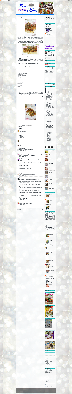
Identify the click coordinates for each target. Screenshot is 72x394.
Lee (19, 158)
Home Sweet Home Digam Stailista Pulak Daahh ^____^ (51, 188)
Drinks (52, 216)
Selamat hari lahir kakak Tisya (51, 200)
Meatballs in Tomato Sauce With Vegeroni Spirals (51, 159)
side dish (51, 226)
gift (51, 218)
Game (49, 218)
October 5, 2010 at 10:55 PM (22, 137)
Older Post (41, 209)
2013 (46, 89)
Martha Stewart (47, 365)
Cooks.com (46, 360)
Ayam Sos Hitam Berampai (49, 126)
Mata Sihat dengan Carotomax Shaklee (51, 18)
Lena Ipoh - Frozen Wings (48, 364)
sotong (46, 228)
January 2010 (48, 140)
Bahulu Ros (47, 104)
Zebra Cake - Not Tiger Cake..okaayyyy (49, 99)
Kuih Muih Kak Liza (47, 363)
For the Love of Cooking (49, 244)
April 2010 (48, 137)
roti (21, 126)
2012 (46, 90)
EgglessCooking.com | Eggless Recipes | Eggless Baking (49, 248)
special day (50, 228)
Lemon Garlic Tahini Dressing (49, 245)
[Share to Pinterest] (31, 125)
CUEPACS (47, 275)
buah (51, 213)
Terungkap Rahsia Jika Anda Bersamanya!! (51, 175)
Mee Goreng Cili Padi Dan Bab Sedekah (51, 195)
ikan (54, 218)
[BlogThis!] (28, 125)
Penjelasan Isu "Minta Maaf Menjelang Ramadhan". (51, 30)
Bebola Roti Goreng (48, 105)
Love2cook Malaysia (22, 148)
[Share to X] (29, 125)
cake (47, 214)
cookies (46, 215)
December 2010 (49, 93)
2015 (46, 87)
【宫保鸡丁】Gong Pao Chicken (51, 252)
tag (47, 229)
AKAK (46, 373)
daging (50, 215)
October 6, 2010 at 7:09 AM (22, 156)
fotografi (52, 217)
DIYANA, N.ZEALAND (48, 380)
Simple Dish (47, 227)
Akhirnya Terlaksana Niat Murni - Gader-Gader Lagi (50, 103)
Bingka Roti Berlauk (21, 17)
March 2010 (48, 138)
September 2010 (49, 132)
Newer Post (19, 209)
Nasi (49, 222)
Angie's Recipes (48, 239)
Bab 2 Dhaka (47, 26)
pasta (50, 223)
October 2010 (48, 95)
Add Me (46, 61)
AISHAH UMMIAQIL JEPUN (48, 372)
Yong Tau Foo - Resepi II (49, 113)
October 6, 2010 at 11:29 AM (22, 204)
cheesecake (52, 214)
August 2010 (48, 133)
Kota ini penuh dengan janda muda (49, 71)
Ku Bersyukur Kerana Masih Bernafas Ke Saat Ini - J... (49, 127)
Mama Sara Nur (48, 199)
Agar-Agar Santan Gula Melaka (50, 96)
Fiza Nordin (20, 144)
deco (53, 215)
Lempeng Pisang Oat (49, 98)
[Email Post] (26, 125)
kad (47, 219)
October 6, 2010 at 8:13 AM (22, 175)
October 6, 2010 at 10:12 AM (22, 199)
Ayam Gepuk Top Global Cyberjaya (51, 260)
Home (31, 209)
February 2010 (48, 139)
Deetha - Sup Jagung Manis (48, 361)
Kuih (19, 126)
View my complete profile (48, 58)
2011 (46, 91)
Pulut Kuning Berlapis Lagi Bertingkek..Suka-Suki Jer (51, 151)
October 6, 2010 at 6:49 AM (22, 150)
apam (45, 212)
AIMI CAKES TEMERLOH (48, 370)
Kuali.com (46, 362)
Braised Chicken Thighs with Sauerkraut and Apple (51, 241)
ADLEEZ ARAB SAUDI (48, 369)
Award (49, 212)
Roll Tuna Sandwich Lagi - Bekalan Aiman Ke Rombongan (49, 121)
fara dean (20, 129)
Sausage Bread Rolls (49, 97)
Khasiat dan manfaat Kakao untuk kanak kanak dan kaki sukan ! (51, 266)
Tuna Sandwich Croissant (49, 114)
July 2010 (48, 134)
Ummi (20, 177)
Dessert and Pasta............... (50, 284)
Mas (19, 173)
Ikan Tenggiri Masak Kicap (49, 106)
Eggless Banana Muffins (49, 249)
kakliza (20, 135)
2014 (46, 88)
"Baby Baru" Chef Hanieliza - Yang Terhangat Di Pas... (49, 125)
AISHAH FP (46, 371)
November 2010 (49, 94)
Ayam (53, 212)
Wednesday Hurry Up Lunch (51, 235)
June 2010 (48, 135)
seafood (48, 226)
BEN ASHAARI (48, 264)
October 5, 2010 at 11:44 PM (22, 146)
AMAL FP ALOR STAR (48, 374)
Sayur (54, 225)
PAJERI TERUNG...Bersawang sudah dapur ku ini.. (51, 155)
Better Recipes (47, 359)
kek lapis (51, 219)
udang (46, 230)
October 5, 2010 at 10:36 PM (22, 133)
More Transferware (51, 270)
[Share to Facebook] (30, 125)
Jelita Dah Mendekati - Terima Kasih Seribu (51, 163)
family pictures (47, 217)
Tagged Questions (51, 229)
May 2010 (48, 136)
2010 (46, 92)
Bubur (54, 213)
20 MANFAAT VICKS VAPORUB (49, 67)
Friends (46, 218)
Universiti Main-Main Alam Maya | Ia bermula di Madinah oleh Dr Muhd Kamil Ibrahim (50, 25)
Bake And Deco (47, 358)
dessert (46, 216)
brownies (48, 213)
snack (53, 227)
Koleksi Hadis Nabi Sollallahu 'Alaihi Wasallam (49, 34)
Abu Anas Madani (48, 28)
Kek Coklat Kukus (51, 183)
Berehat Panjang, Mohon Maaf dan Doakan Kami (51, 172)
